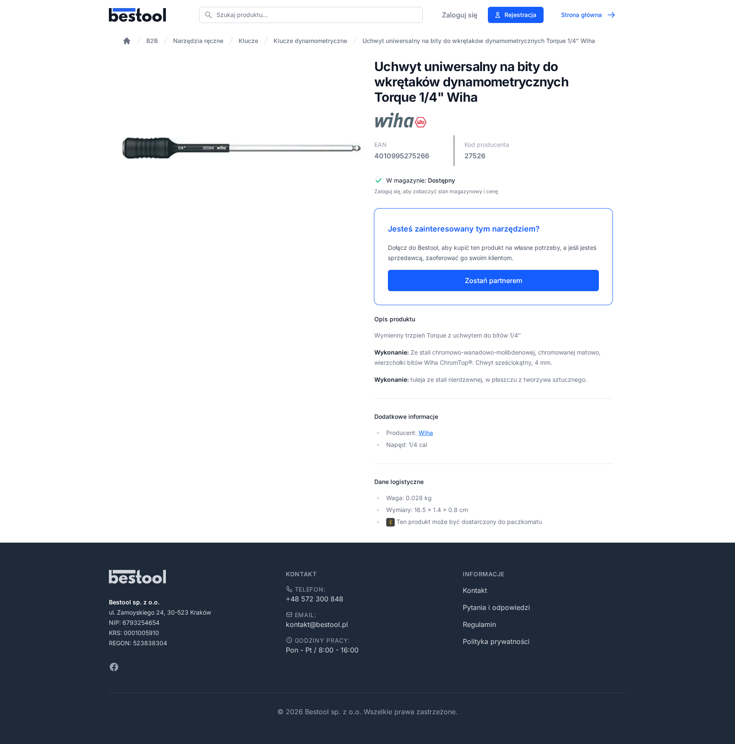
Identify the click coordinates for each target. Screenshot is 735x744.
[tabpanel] (241, 148)
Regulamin (479, 624)
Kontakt (475, 590)
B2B (152, 40)
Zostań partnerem (493, 280)
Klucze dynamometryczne (310, 40)
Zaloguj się (459, 15)
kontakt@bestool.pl (317, 624)
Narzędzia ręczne (198, 40)
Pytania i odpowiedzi (496, 607)
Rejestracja (520, 14)
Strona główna (581, 14)
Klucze (248, 40)
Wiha (426, 432)
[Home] (126, 41)
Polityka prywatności (496, 641)
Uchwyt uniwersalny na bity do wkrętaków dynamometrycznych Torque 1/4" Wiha (478, 40)
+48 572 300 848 (314, 599)
